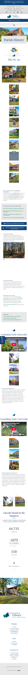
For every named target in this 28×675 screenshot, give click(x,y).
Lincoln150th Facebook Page (9, 318)
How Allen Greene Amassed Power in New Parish (13, 211)
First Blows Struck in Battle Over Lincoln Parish (12, 215)
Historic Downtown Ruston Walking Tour (12, 319)
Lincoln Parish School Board (9, 304)
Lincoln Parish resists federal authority (13, 217)
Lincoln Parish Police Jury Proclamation (12, 316)
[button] (14, 25)
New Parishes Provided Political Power (13, 208)
